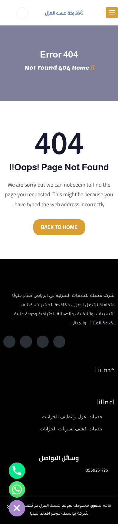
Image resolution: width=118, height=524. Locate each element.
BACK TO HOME (59, 227)
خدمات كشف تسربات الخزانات (71, 429)
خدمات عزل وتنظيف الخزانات (72, 416)
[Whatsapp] (17, 489)
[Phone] (17, 471)
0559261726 (97, 471)
